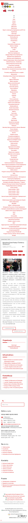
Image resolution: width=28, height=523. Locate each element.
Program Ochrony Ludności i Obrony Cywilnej (14, 233)
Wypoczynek (14, 120)
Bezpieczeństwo (14, 92)
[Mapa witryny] (13, 6)
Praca (14, 97)
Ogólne (14, 23)
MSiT (14, 223)
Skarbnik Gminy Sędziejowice (14, 56)
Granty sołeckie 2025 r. (14, 194)
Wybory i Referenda (14, 79)
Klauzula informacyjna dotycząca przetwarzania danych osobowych (14, 485)
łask (23, 254)
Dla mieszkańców (14, 84)
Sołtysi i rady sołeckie (8, 465)
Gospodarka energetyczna (14, 44)
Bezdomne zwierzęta (14, 122)
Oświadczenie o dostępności (9, 481)
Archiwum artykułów (7, 452)
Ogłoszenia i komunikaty (14, 146)
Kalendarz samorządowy (14, 154)
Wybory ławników (14, 81)
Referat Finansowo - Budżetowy (14, 61)
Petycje (14, 77)
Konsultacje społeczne (14, 104)
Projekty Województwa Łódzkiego (14, 185)
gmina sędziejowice (7, 251)
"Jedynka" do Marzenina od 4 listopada (13, 365)
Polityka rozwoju (14, 134)
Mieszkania (14, 90)
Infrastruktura (14, 40)
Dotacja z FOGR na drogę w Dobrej (12, 385)
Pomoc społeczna (14, 99)
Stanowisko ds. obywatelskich (14, 67)
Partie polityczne (14, 37)
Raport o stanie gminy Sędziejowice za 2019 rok (14, 30)
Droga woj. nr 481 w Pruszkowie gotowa (13, 387)
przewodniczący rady (7, 253)
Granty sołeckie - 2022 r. (14, 191)
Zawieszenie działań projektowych (14, 166)
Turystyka (14, 118)
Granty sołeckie (14, 187)
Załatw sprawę (14, 143)
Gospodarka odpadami (14, 100)
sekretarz (20, 251)
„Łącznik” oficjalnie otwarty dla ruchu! (13, 366)
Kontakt (14, 235)
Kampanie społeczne (14, 109)
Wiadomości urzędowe (14, 152)
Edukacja (14, 95)
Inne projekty (14, 216)
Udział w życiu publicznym (14, 102)
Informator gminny (14, 86)
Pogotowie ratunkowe (8, 470)
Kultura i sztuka (14, 115)
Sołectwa (14, 24)
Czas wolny (14, 113)
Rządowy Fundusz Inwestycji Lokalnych (14, 217)
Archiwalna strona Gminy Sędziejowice (12, 454)
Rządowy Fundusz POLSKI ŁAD (14, 231)
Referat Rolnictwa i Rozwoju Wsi (14, 63)
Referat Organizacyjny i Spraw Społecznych (14, 60)
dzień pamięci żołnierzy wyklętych (10, 254)
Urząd (14, 49)
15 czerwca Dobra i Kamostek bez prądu (13, 368)
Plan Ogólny (14, 47)
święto (20, 254)
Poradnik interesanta (14, 148)
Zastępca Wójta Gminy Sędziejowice (14, 54)
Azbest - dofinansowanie (14, 205)
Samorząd (13, 33)
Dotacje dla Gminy (14, 159)
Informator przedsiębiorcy (14, 138)
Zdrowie (14, 93)
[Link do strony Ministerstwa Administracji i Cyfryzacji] (14, 496)
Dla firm (14, 132)
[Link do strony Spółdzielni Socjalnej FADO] (14, 497)
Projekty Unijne (14, 161)
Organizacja (14, 31)
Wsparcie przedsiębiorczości (14, 139)
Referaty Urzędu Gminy (8, 463)
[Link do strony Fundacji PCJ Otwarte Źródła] (14, 499)
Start (14, 19)
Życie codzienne (14, 88)
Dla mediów (14, 150)
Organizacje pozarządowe (14, 35)
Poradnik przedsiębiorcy (14, 136)
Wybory (14, 111)
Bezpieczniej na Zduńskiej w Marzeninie (13, 384)
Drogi (14, 42)
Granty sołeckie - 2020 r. (14, 189)
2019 (14, 212)
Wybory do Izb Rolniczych (14, 83)
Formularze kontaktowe (8, 472)
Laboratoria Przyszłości (14, 219)
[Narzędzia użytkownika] (23, 247)
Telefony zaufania (7, 468)
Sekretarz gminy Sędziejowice (14, 58)
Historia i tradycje (14, 46)
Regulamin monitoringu (8, 483)
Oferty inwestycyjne (14, 141)
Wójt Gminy (14, 26)
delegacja (15, 251)
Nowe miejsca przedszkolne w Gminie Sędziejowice (14, 164)
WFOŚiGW (14, 203)
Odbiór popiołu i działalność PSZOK (12, 363)
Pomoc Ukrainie (14, 129)
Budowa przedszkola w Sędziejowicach (14, 162)
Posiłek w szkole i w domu (14, 221)
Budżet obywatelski (14, 107)
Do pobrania (14, 157)
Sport (14, 116)
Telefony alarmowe (7, 467)
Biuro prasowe (14, 155)
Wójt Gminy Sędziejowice (14, 53)
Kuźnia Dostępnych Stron (16, 514)
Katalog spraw (14, 145)
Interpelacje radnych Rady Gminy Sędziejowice (14, 76)
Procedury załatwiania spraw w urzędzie (14, 72)
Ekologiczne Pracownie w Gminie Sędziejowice (14, 207)
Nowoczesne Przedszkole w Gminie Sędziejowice (14, 180)
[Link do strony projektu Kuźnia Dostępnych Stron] (14, 494)
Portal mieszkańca (14, 130)
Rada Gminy (14, 28)
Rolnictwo (14, 125)
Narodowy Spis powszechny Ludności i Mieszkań (14, 127)
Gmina (13, 21)
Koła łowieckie (14, 38)
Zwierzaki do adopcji (14, 123)
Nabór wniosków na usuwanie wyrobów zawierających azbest (13, 360)
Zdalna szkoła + (14, 169)
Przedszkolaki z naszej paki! (14, 168)
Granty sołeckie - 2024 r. (14, 192)
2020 (14, 214)
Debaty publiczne (14, 106)
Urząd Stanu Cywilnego (13, 65)
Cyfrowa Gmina (14, 175)
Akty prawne (14, 74)
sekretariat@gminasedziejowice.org (11, 424)
